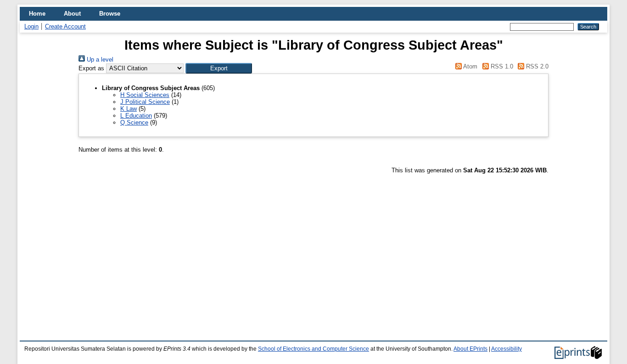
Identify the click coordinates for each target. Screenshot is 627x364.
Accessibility (506, 349)
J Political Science (145, 101)
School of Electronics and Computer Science (313, 349)
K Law (128, 108)
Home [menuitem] (37, 13)
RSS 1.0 (501, 66)
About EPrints (470, 349)
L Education (136, 115)
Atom (469, 66)
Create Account (65, 26)
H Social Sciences (144, 94)
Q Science (134, 122)
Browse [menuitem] (109, 13)
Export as (91, 68)
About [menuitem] (72, 13)
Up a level (99, 59)
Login (31, 26)
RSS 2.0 (536, 66)
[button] (218, 68)
